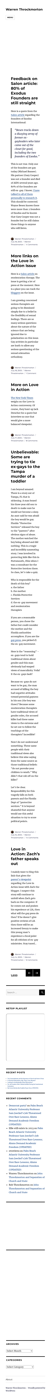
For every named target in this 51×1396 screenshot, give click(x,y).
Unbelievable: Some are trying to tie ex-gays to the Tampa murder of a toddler (25, 466)
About (9, 1379)
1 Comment (31, 373)
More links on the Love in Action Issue (24, 261)
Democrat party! (18, 1105)
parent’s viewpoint (21, 879)
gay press (16, 640)
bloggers (15, 292)
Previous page (29, 976)
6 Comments (31, 960)
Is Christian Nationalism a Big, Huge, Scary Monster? (21, 1080)
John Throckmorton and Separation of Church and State (27, 1177)
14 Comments (32, 838)
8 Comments (31, 441)
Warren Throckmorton (24, 9)
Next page (36, 976)
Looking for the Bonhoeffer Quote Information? (20, 1082)
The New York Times (22, 397)
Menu (10, 17)
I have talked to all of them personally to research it (25, 194)
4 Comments (32, 244)
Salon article (18, 115)
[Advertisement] (23, 48)
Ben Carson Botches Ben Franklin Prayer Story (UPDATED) (22, 1088)
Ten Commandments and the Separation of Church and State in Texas (25, 1078)
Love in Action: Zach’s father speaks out (25, 856)
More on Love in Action (24, 387)
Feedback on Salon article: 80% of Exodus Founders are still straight (24, 90)
